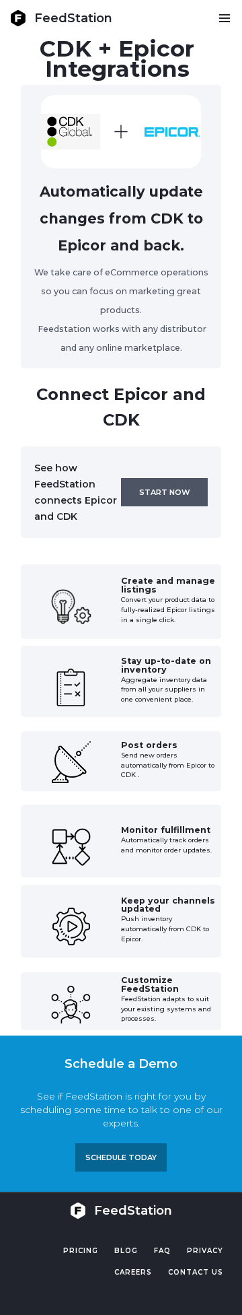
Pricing (80, 1250)
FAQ (162, 1250)
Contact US (195, 1272)
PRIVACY (205, 1250)
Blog (126, 1250)
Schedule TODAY (121, 1157)
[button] (224, 18)
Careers (133, 1272)
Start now (164, 492)
